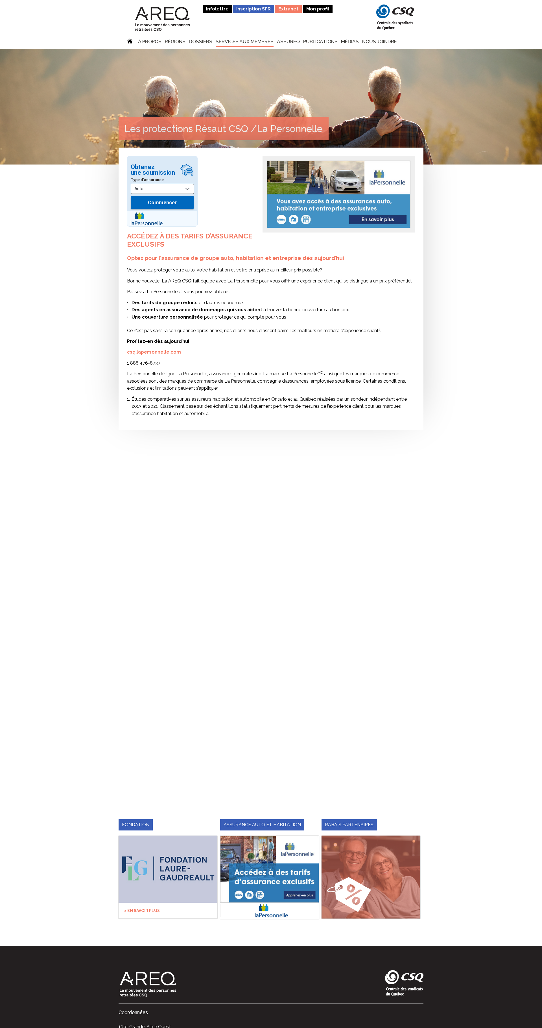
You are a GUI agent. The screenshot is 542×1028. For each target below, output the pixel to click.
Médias (350, 42)
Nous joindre (379, 42)
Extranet (288, 9)
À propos (149, 42)
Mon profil (317, 9)
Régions (175, 42)
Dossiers (200, 42)
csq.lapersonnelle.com (154, 352)
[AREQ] (162, 19)
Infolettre (217, 9)
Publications (320, 42)
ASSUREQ (288, 42)
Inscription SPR (253, 9)
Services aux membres (245, 42)
